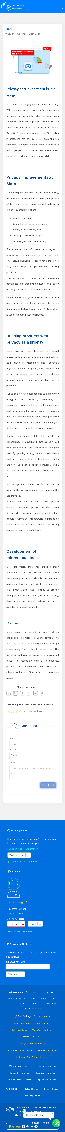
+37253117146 (15, 913)
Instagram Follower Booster (33, 1043)
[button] (60, 6)
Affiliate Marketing (32, 1008)
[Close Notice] (52, 1113)
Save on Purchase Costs (19, 1080)
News (11, 1003)
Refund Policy (31, 1089)
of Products (19, 1073)
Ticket (33, 924)
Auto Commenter (22, 1023)
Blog (22, 1003)
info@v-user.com (23, 931)
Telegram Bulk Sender (46, 1050)
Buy (33, 998)
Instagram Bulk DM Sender (20, 1050)
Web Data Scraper (42, 1023)
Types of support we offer (21, 848)
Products (36, 992)
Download (16, 998)
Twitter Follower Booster (32, 1036)
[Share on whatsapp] (9, 693)
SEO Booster (44, 1016)
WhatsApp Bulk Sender (42, 1030)
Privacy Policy (51, 1089)
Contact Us (36, 1003)
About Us (51, 1003)
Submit (45, 785)
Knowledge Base (49, 998)
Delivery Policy (32, 1095)
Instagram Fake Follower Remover (32, 1057)
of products (46, 1066)
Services (51, 992)
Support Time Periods (47, 1080)
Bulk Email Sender (20, 1030)
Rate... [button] (40, 711)
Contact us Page (15, 902)
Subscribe (13, 974)
